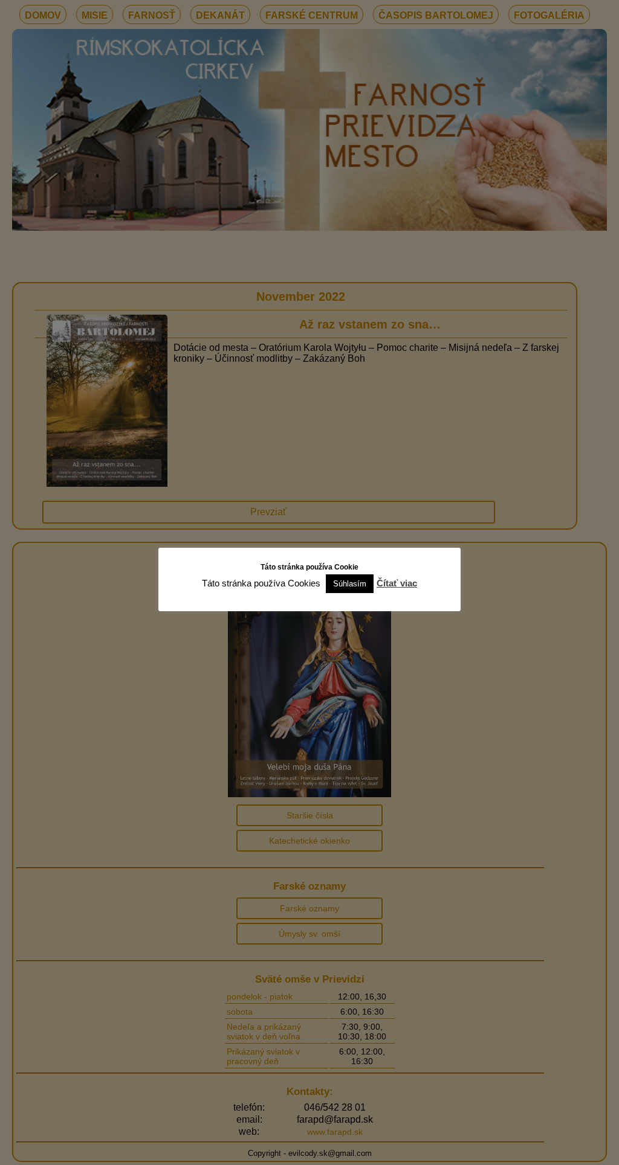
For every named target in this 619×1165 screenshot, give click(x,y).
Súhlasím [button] (349, 583)
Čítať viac (397, 583)
